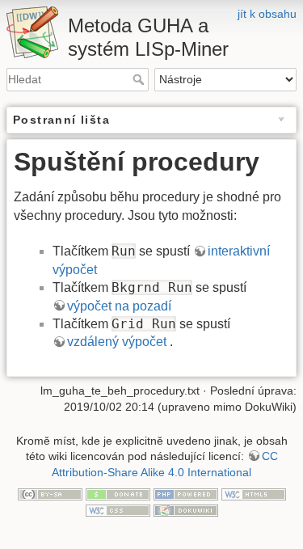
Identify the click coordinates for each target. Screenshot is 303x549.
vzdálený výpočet (118, 341)
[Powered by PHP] (186, 493)
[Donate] (118, 493)
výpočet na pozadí (119, 306)
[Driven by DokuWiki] (186, 509)
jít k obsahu (267, 13)
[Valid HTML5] (253, 493)
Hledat (140, 79)
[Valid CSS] (118, 509)
